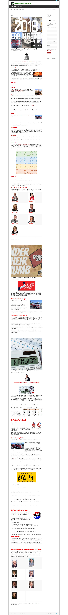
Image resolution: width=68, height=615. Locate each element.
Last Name (48, 33)
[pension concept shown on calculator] (26, 354)
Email (48, 37)
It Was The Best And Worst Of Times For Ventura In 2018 (24, 49)
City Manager (21, 177)
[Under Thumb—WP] (26, 261)
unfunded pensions (29, 396)
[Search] (56, 6)
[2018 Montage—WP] (26, 32)
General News (18, 279)
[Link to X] (56, 0)
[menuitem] (12, 6)
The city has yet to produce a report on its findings (28, 79)
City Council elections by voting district (24, 144)
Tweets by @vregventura (51, 58)
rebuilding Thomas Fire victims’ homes (17, 90)
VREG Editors (22, 50)
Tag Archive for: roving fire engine (17, 9)
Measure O (34, 321)
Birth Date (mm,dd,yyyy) (51, 41)
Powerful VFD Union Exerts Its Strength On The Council (23, 278)
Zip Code (48, 45)
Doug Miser (17, 319)
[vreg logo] (21, 3)
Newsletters (18, 50)
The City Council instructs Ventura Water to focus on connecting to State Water (22, 115)
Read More (38, 79)
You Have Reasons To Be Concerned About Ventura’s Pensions (25, 371)
